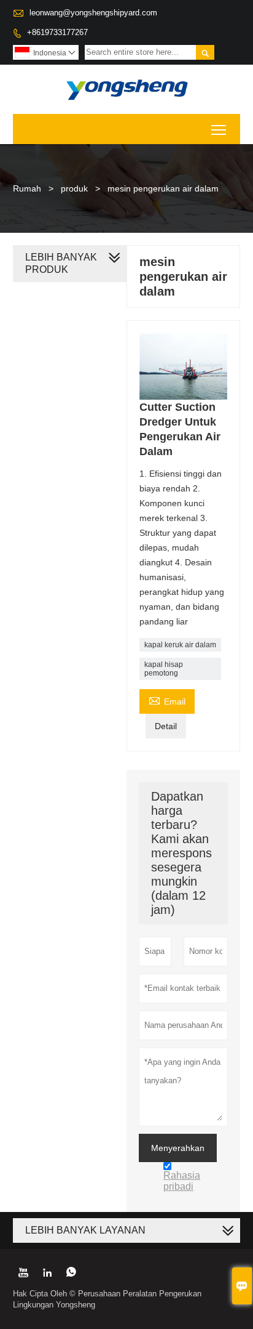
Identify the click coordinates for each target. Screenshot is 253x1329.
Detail (166, 726)
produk (74, 188)
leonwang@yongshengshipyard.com (93, 12)
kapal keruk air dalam (180, 644)
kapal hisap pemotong (163, 668)
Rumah (27, 188)
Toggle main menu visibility (219, 129)
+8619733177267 (57, 32)
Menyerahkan (177, 1148)
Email (167, 699)
